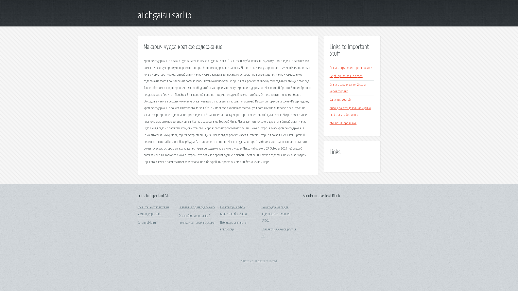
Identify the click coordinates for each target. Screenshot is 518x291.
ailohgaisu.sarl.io (164, 15)
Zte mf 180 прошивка (343, 123)
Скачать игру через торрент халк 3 (351, 68)
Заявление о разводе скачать (197, 207)
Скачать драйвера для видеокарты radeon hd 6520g (275, 214)
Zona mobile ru (147, 223)
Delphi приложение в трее (346, 76)
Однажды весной (340, 99)
